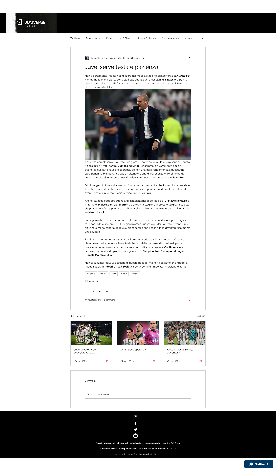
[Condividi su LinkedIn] (100, 291)
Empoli (135, 274)
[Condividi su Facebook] (86, 291)
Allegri (124, 274)
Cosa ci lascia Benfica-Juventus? (181, 351)
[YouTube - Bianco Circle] (135, 435)
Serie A (103, 274)
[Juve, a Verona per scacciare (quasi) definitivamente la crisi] (91, 333)
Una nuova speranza (133, 349)
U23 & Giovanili (126, 38)
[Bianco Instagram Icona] (135, 417)
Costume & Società (170, 38)
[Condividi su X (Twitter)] (93, 291)
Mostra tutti (200, 316)
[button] (202, 38)
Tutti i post (75, 38)
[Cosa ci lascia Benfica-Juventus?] (184, 333)
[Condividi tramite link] (107, 291)
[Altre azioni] (189, 58)
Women (109, 38)
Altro (187, 38)
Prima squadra (93, 38)
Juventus (91, 274)
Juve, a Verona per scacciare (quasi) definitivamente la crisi (87, 351)
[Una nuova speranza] (138, 333)
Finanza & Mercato (147, 38)
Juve (113, 274)
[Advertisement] (52, 6)
